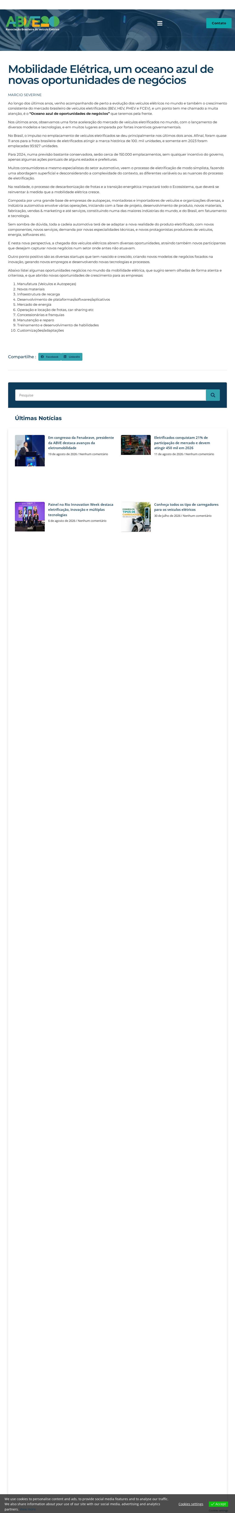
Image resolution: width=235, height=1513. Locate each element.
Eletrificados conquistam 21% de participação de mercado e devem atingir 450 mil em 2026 (182, 442)
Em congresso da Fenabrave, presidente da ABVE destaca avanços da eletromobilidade (81, 442)
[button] (159, 23)
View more (28, 1509)
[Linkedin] (232, 5)
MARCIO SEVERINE (25, 95)
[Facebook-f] (225, 5)
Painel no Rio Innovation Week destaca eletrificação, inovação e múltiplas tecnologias (80, 509)
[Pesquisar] (213, 395)
